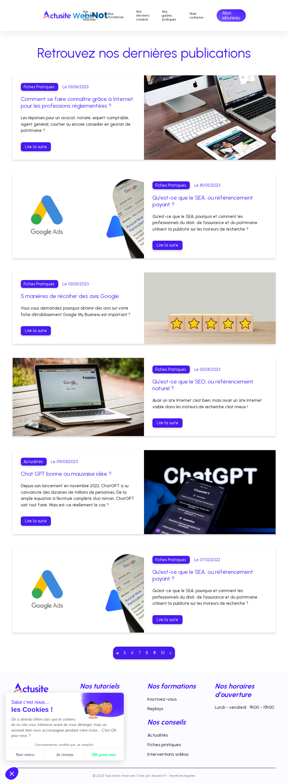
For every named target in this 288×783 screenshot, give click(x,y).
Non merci (25, 754)
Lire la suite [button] (36, 146)
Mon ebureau (231, 15)
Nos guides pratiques (169, 15)
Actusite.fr (158, 775)
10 (163, 652)
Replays (155, 708)
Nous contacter (197, 15)
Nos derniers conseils (142, 15)
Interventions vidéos (167, 754)
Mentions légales (182, 775)
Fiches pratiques (164, 744)
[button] (12, 773)
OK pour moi (104, 754)
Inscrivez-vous (162, 699)
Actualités (157, 735)
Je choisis (64, 754)
